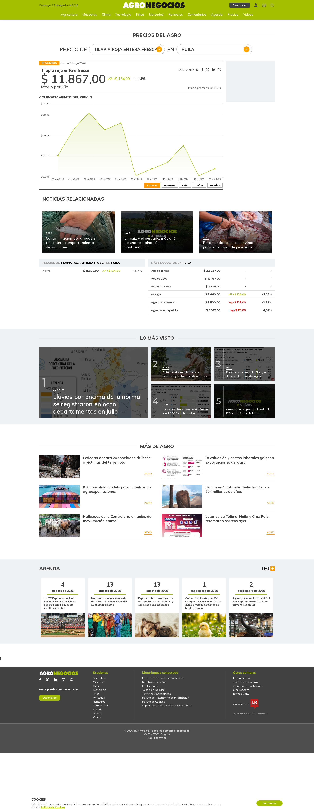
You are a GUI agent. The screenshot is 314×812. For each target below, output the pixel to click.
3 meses (152, 185)
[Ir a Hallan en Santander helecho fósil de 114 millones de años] (182, 496)
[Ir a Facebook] (40, 679)
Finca (140, 14)
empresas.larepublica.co (247, 686)
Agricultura (69, 14)
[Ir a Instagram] (63, 679)
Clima (106, 14)
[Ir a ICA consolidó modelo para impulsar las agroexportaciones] (59, 496)
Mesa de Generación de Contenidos (163, 678)
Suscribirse (50, 697)
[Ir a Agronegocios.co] (58, 673)
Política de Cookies (153, 701)
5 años (199, 185)
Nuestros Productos (154, 682)
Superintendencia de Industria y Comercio (167, 705)
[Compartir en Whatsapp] (219, 70)
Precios (232, 14)
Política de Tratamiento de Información (165, 697)
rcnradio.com (241, 693)
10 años (215, 185)
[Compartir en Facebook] (202, 70)
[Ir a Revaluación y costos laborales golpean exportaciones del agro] (182, 466)
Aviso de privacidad (153, 689)
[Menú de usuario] (255, 5)
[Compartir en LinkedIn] (213, 70)
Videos (248, 14)
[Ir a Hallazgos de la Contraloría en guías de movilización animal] (59, 525)
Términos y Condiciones (156, 693)
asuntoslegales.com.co (246, 682)
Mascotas (89, 14)
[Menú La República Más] (264, 5)
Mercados (156, 14)
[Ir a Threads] (71, 679)
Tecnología (123, 14)
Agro (148, 473)
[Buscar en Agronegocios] (272, 5)
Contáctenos (149, 686)
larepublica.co (241, 678)
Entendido (269, 803)
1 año (185, 185)
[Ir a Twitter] (47, 679)
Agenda (217, 14)
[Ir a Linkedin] (55, 679)
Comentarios (197, 14)
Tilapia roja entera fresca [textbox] (126, 49)
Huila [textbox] (188, 49)
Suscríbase (239, 5)
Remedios (175, 14)
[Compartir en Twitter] (207, 70)
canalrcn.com (241, 689)
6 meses (169, 185)
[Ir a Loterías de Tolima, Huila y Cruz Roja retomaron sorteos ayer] (182, 525)
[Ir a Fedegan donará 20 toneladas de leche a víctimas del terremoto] (59, 466)
